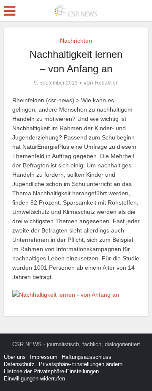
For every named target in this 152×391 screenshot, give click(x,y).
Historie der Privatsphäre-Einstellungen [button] (51, 371)
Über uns (15, 357)
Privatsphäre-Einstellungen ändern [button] (80, 364)
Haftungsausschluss (86, 357)
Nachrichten (76, 40)
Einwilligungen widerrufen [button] (34, 378)
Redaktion (107, 83)
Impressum (43, 357)
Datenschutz (19, 364)
